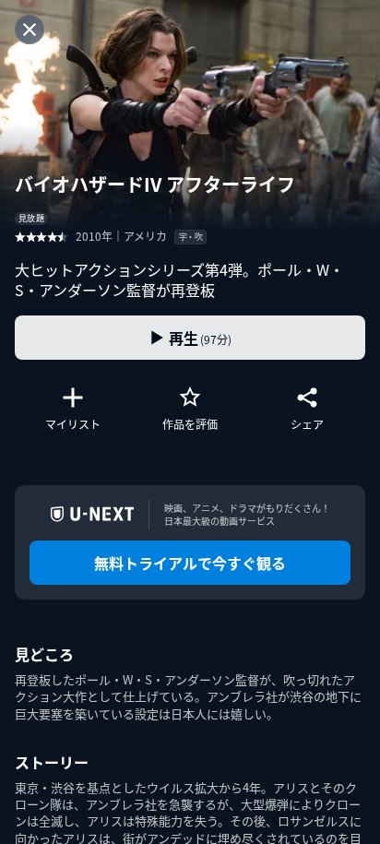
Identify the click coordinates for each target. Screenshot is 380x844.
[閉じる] (29, 29)
